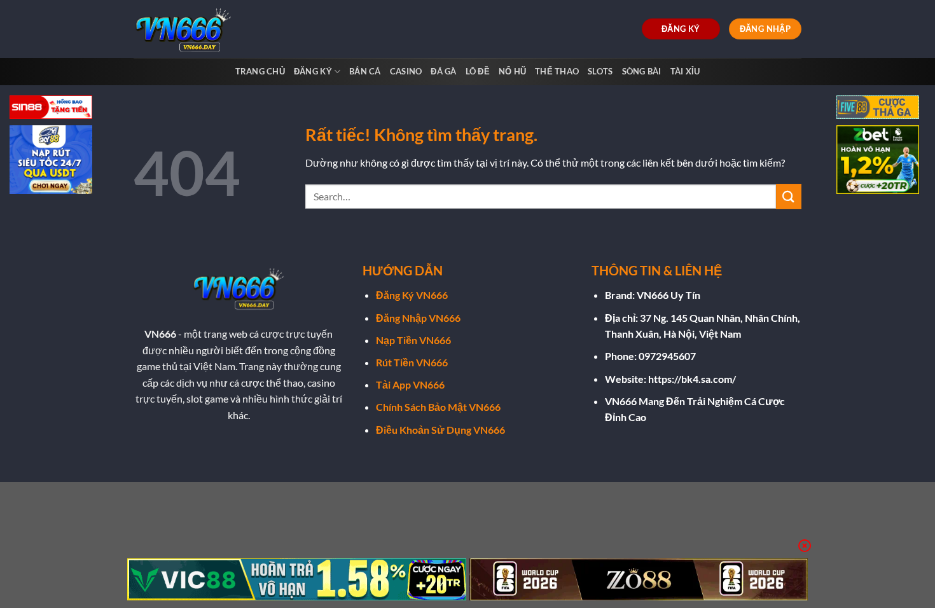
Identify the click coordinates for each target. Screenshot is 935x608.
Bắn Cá (365, 71)
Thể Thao (557, 71)
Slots (600, 71)
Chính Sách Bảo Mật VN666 (438, 407)
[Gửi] (788, 196)
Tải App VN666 (410, 384)
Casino (406, 71)
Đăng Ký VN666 (412, 295)
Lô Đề (478, 71)
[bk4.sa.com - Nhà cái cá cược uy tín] (186, 29)
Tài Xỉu (685, 71)
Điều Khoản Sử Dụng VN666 (440, 430)
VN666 (160, 334)
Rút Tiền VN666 (412, 362)
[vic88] (296, 579)
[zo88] (638, 579)
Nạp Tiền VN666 (413, 340)
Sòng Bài (641, 71)
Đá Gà (443, 71)
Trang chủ (260, 71)
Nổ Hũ (512, 71)
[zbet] (877, 161)
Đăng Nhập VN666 (418, 318)
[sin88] (51, 108)
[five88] (877, 108)
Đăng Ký (313, 71)
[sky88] (51, 161)
